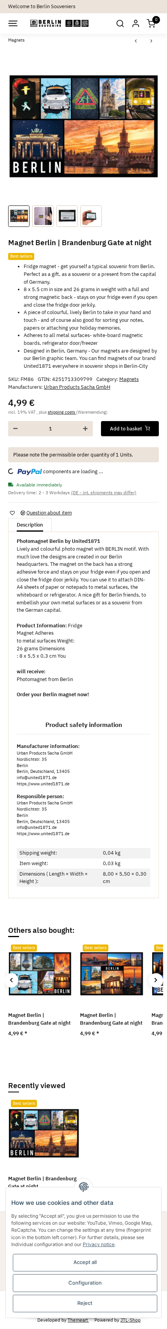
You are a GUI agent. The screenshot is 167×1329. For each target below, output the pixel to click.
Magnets (129, 379)
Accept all (85, 1262)
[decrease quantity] (15, 428)
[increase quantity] (85, 428)
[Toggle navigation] (12, 23)
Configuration (85, 1283)
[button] (119, 23)
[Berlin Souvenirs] (59, 24)
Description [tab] (30, 524)
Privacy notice (99, 1244)
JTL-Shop (130, 1320)
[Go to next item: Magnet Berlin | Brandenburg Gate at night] (151, 41)
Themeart (78, 1320)
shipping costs (62, 412)
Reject (84, 1303)
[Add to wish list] (12, 513)
